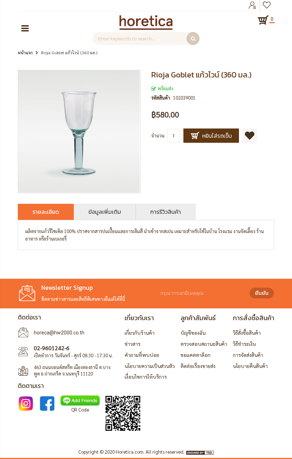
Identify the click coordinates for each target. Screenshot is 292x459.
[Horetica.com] (146, 28)
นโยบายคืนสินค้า (250, 366)
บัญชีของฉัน (193, 332)
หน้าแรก (25, 52)
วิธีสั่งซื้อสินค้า (247, 332)
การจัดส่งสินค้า (248, 355)
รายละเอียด (45, 211)
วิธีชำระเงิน (244, 344)
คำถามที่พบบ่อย (142, 355)
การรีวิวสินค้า (165, 211)
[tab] (46, 212)
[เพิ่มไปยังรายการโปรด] (250, 135)
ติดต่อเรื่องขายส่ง (198, 366)
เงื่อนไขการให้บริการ (146, 376)
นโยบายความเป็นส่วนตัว (150, 366)
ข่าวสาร (132, 344)
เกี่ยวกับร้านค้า (140, 332)
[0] (263, 20)
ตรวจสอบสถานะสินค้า (204, 344)
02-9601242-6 (51, 348)
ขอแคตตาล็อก (195, 355)
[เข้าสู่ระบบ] (252, 5)
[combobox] (146, 38)
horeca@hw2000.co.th (59, 333)
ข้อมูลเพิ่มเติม (104, 211)
